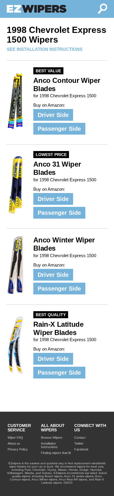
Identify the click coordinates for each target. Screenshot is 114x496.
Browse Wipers (52, 437)
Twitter (79, 443)
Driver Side (53, 115)
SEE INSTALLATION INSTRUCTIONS (44, 49)
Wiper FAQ (15, 437)
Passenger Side (59, 128)
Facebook (81, 449)
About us (14, 443)
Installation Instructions (49, 445)
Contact (79, 437)
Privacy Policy (18, 449)
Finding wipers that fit (56, 453)
